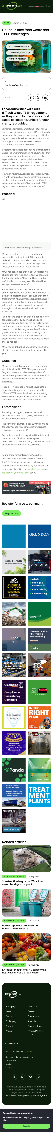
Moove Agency (40, 1095)
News (8, 1011)
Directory (32, 1006)
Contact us (33, 1016)
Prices (8, 1030)
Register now (11, 513)
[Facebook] (31, 98)
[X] (38, 98)
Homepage (10, 1006)
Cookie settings (35, 1026)
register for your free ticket (15, 472)
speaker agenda (35, 469)
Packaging (10, 1021)
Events (8, 1016)
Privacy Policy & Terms (35, 1032)
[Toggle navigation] (48, 6)
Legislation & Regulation (19, 53)
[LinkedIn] (45, 98)
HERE (29, 1051)
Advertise (32, 1021)
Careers (31, 1011)
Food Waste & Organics (19, 46)
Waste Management (17, 59)
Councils (9, 1026)
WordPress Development (18, 1095)
